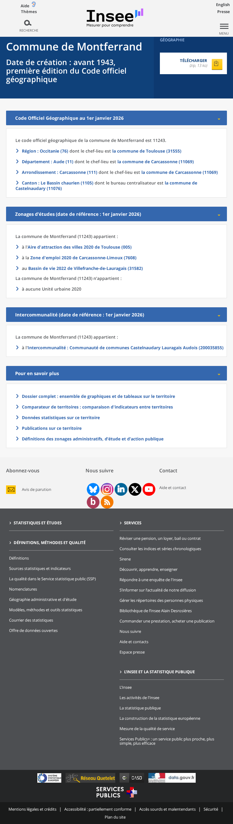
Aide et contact (172, 487)
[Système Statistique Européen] (49, 782)
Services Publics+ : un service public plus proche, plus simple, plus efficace (167, 741)
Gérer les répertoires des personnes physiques (161, 600)
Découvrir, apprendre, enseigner (148, 569)
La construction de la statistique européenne (160, 718)
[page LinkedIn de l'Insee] (121, 489)
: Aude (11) (47, 161)
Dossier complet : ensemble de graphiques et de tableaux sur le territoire (98, 396)
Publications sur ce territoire (52, 428)
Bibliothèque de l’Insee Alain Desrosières (156, 610)
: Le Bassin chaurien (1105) (57, 183)
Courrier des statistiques (31, 620)
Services (132, 523)
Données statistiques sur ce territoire (61, 417)
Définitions (19, 558)
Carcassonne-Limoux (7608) (83, 257)
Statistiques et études (38, 523)
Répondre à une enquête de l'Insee (151, 579)
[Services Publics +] (116, 798)
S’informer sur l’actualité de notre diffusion (158, 590)
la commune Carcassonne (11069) (155, 161)
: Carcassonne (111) (59, 172)
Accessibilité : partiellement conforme (97, 809)
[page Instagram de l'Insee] (106, 489)
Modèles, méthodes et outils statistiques (45, 609)
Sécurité (211, 809)
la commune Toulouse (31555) (146, 151)
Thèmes (29, 12)
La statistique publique (140, 708)
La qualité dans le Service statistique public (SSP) (52, 578)
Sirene (125, 559)
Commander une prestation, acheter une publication (167, 621)
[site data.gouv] (172, 782)
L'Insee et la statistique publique (159, 671)
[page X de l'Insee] (135, 489)
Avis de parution (36, 489)
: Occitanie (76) (45, 151)
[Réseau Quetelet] (91, 782)
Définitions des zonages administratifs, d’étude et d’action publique (93, 439)
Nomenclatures (23, 589)
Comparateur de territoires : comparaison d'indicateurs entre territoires (97, 407)
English (223, 4)
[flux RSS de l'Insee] (107, 502)
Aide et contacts (134, 641)
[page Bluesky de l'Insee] (93, 489)
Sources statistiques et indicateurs (40, 568)
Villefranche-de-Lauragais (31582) (85, 268)
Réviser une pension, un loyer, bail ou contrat (160, 538)
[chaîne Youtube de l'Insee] (149, 489)
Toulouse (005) (80, 247)
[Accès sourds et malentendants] (34, 6)
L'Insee (126, 687)
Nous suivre (130, 631)
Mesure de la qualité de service (147, 728)
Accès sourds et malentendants (167, 809)
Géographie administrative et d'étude (42, 599)
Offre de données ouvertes (33, 630)
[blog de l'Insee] (93, 502)
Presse (223, 11)
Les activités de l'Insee (139, 697)
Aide (25, 6)
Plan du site (115, 817)
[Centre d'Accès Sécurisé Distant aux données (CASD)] (132, 782)
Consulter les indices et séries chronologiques (160, 548)
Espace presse (132, 652)
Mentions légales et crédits (32, 809)
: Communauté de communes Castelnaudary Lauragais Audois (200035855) (126, 347)
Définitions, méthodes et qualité (50, 542)
